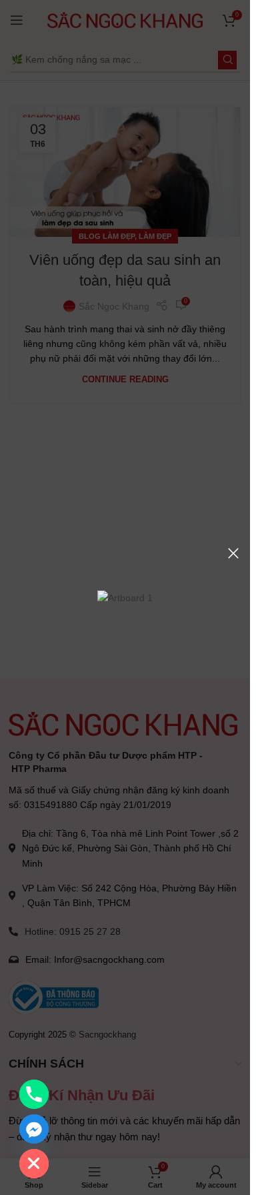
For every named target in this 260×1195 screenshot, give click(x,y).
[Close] (233, 553)
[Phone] (34, 1094)
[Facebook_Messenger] (34, 1129)
